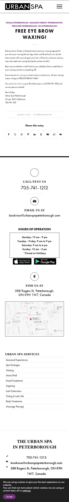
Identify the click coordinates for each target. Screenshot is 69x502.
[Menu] (57, 6)
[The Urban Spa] (28, 6)
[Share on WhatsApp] (21, 134)
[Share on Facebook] (8, 134)
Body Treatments (14, 401)
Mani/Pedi (11, 375)
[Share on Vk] (47, 134)
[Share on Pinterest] (28, 134)
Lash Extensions (14, 391)
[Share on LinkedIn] (34, 134)
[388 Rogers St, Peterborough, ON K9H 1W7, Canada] (7, 467)
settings (26, 490)
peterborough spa (44, 115)
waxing (22, 75)
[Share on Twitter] (15, 134)
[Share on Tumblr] (41, 134)
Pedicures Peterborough (24, 26)
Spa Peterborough (47, 26)
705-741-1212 (34, 188)
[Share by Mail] (60, 134)
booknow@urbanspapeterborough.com (34, 215)
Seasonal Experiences (17, 360)
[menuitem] (57, 6)
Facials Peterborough (17, 23)
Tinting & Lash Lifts (15, 396)
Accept (9, 496)
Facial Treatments (14, 380)
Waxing (10, 370)
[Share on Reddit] (54, 134)
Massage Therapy (15, 406)
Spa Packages (13, 365)
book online (17, 83)
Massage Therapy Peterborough (46, 23)
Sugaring (10, 385)
